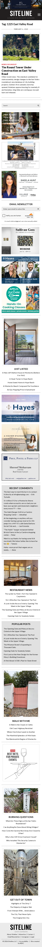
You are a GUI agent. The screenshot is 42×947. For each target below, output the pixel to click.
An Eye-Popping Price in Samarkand (21, 390)
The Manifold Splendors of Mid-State (21, 735)
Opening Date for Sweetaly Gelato (21, 616)
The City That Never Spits (21, 914)
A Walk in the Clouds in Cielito (21, 725)
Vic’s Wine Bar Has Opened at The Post (21, 600)
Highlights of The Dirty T (21, 903)
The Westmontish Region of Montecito (21, 739)
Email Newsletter (14, 937)
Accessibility (23, 941)
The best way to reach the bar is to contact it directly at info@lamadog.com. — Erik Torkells (20, 494)
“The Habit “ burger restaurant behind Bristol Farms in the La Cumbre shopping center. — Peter (19, 532)
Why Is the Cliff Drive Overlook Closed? (21, 837)
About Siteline (12, 934)
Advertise (22, 934)
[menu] (39, 14)
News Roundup (9, 64)
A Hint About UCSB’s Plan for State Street (20, 661)
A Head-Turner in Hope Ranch (21, 379)
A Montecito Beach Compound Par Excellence (21, 386)
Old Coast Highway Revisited (21, 728)
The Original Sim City (21, 918)
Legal (32, 937)
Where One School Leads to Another (21, 732)
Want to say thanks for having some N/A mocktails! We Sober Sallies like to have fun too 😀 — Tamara (21, 541)
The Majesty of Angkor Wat (21, 907)
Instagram (25, 937)
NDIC (22, 943)
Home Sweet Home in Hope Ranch (21, 382)
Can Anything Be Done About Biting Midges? (20, 827)
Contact (30, 934)
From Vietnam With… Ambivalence (21, 911)
